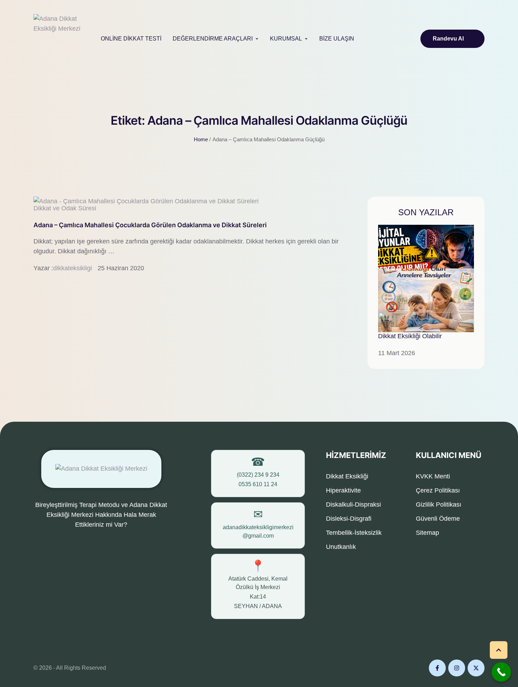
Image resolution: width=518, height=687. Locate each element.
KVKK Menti (433, 476)
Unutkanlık (341, 546)
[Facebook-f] (437, 668)
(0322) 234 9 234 (258, 475)
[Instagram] (456, 668)
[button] (257, 39)
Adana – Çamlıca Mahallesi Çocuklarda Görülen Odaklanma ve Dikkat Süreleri (150, 225)
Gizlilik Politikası (438, 504)
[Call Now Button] (501, 672)
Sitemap (427, 532)
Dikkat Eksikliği (347, 476)
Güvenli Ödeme (438, 518)
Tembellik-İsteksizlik (354, 532)
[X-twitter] (476, 668)
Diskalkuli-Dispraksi (353, 504)
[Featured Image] (146, 201)
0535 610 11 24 (258, 484)
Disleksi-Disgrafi (348, 518)
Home (201, 139)
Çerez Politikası (438, 490)
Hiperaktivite (343, 490)
